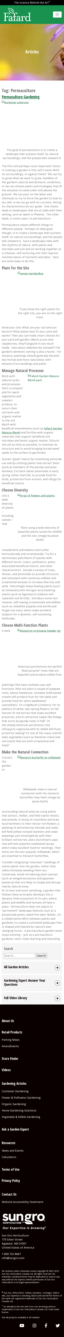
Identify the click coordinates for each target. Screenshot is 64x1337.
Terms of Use (10, 1169)
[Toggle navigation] (57, 14)
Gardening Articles (14, 1083)
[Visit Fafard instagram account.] (34, 1325)
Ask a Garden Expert (15, 1129)
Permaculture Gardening (21, 96)
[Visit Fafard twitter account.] (57, 1325)
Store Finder (10, 1058)
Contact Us (9, 1194)
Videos (6, 1069)
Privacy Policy (11, 1180)
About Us (8, 1020)
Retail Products (12, 1032)
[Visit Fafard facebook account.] (46, 1325)
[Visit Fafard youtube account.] (22, 1325)
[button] (32, 968)
